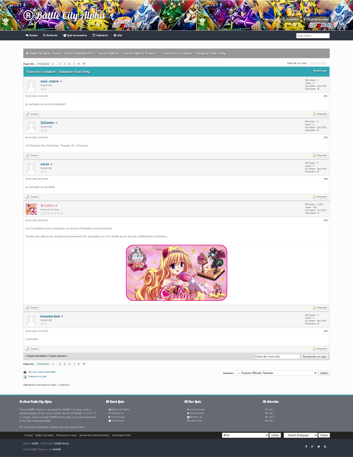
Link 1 (270, 409)
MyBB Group (62, 443)
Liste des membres (76, 35)
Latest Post (195, 420)
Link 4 (270, 420)
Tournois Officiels (108, 53)
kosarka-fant (50, 316)
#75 (325, 331)
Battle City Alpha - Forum (45, 53)
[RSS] (325, 446)
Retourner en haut (66, 435)
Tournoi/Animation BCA (79, 53)
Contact (28, 435)
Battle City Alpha (69, 15)
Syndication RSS (121, 435)
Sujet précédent (37, 355)
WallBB (57, 449)
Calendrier (101, 35)
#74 (325, 220)
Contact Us (117, 413)
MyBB (35, 443)
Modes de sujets (320, 70)
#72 (325, 137)
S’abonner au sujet (37, 376)
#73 (325, 179)
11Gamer (47, 122)
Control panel (197, 409)
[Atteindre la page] (84, 64)
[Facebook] (306, 446)
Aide (119, 35)
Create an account (317, 19)
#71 (325, 96)
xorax (44, 164)
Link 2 (270, 413)
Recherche (52, 35)
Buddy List (196, 417)
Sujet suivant (57, 355)
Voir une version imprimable (41, 372)
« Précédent (43, 64)
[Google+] (312, 446)
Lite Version (118, 420)
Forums (33, 35)
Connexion (292, 19)
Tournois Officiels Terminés (139, 53)
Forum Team (118, 417)
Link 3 (270, 417)
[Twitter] (318, 446)
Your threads (196, 413)
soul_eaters (49, 81)
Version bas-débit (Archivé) (94, 435)
